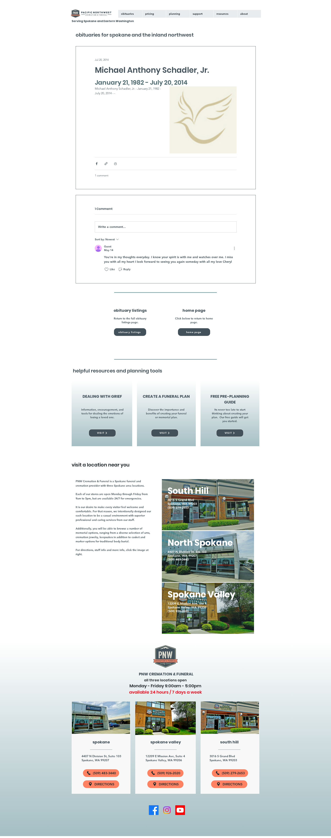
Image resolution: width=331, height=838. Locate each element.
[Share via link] (106, 163)
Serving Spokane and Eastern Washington (103, 21)
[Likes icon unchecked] (106, 269)
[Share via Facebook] (96, 163)
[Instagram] (167, 810)
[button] (201, 14)
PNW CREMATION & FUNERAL (166, 674)
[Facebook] (154, 810)
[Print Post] (115, 163)
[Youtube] (180, 810)
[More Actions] (234, 248)
